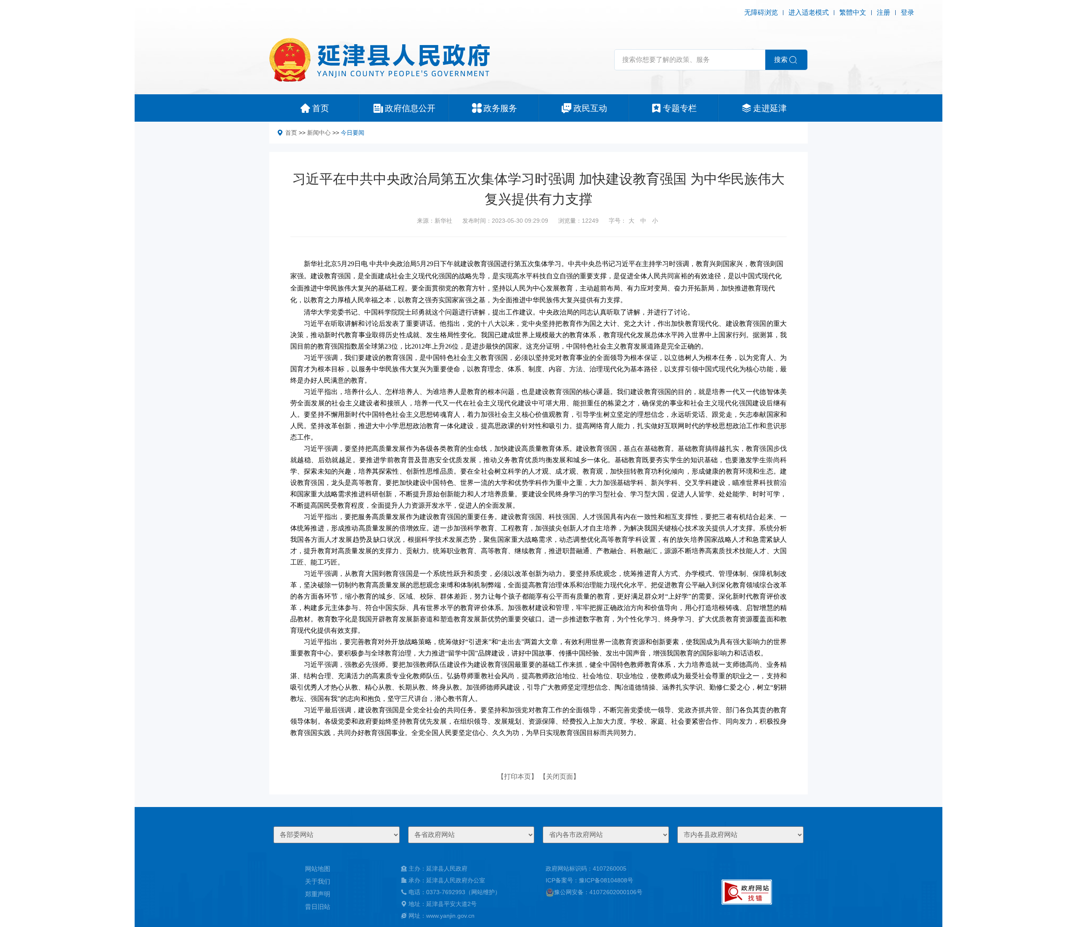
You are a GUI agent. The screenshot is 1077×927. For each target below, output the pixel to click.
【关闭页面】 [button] (559, 776)
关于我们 (317, 881)
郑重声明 (317, 894)
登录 (907, 12)
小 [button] (655, 220)
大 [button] (631, 220)
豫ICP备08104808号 (606, 880)
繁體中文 (852, 12)
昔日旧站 (317, 906)
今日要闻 (352, 132)
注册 (883, 12)
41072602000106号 (615, 892)
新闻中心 (319, 132)
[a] (747, 892)
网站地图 (317, 868)
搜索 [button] (781, 59)
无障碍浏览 (761, 12)
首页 (291, 132)
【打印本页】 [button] (517, 776)
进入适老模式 (808, 12)
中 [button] (643, 220)
